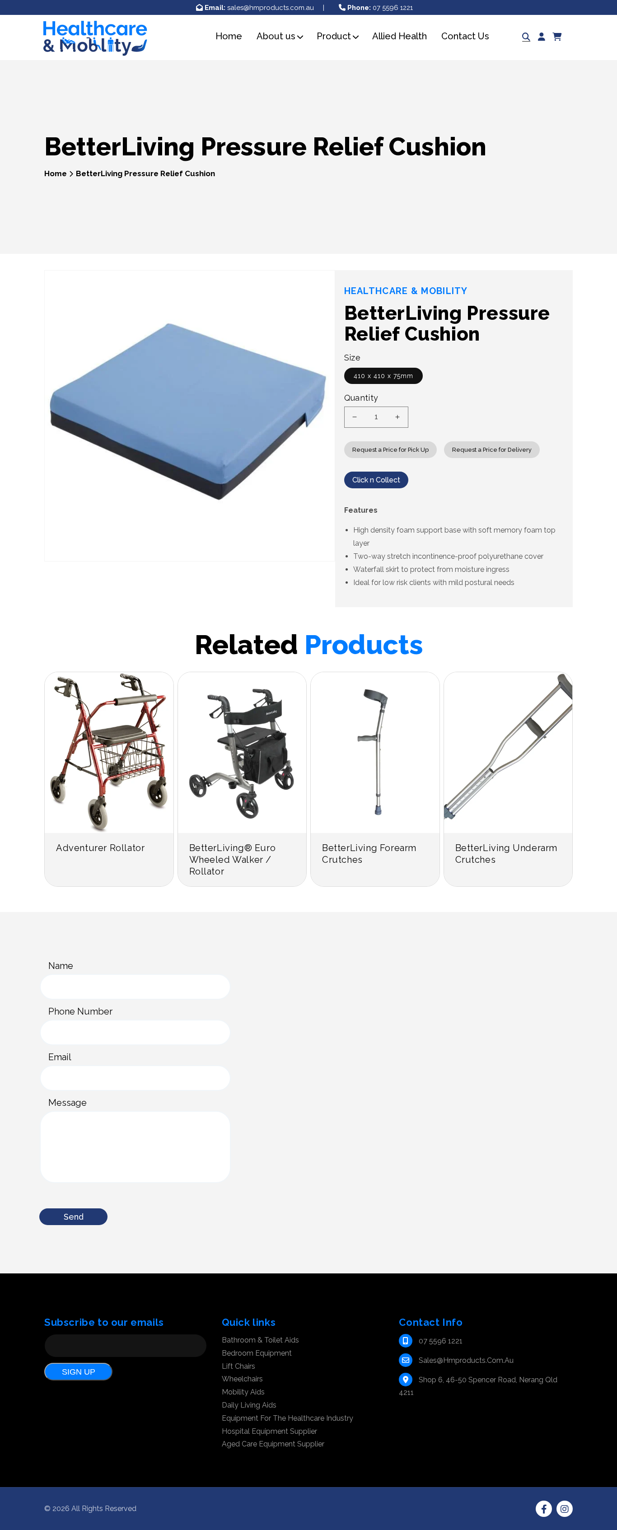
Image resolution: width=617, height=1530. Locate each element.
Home (55, 173)
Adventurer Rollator (100, 847)
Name (60, 965)
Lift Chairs (238, 1366)
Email (59, 1057)
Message (67, 1102)
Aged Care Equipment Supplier (273, 1444)
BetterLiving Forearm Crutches (369, 853)
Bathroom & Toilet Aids (260, 1340)
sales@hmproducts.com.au (259, 8)
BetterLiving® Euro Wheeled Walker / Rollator (232, 859)
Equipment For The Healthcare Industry (287, 1418)
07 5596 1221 (380, 8)
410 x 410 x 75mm (383, 375)
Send (74, 1216)
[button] (276, 36)
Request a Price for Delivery (492, 449)
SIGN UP (78, 1371)
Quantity (361, 397)
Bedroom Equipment (257, 1353)
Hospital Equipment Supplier (269, 1431)
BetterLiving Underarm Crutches (506, 853)
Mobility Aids (243, 1392)
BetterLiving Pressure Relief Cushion (145, 173)
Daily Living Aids (249, 1405)
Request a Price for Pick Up (390, 449)
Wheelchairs (242, 1379)
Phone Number (80, 1011)
